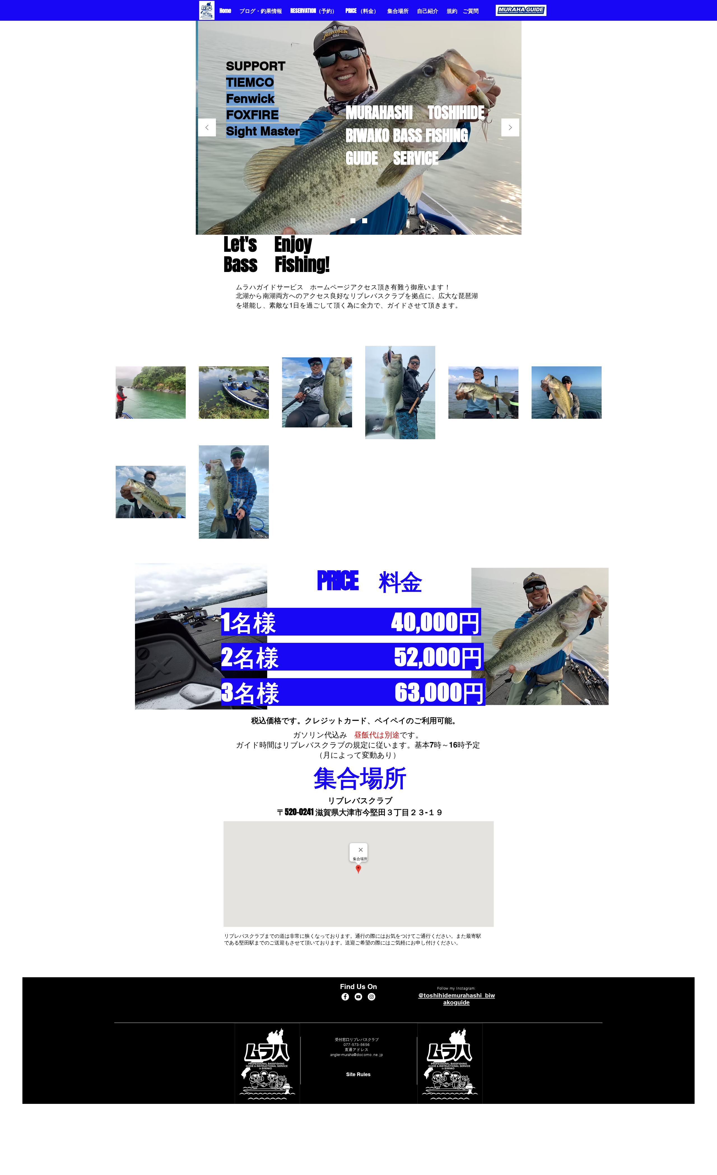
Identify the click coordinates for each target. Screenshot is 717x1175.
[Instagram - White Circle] (371, 997)
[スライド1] (352, 220)
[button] (358, 1074)
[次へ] (510, 127)
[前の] (207, 127)
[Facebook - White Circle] (345, 997)
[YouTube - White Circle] (358, 997)
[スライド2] (364, 220)
